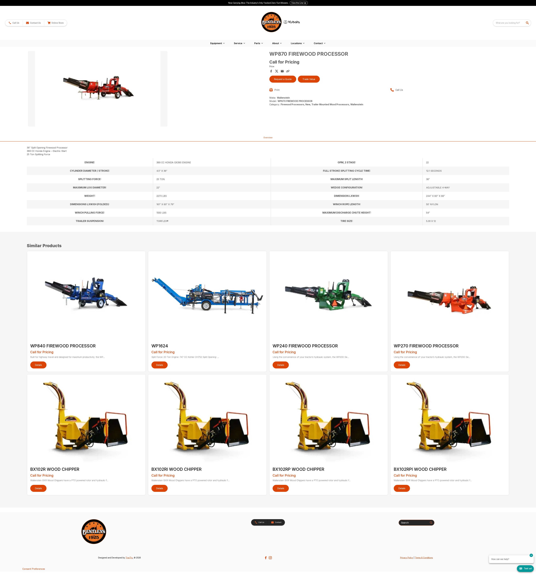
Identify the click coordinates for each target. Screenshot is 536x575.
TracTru (129, 557)
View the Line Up (298, 3)
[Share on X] (276, 71)
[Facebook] (265, 558)
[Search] (431, 522)
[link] (55, 22)
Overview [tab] (268, 137)
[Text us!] (525, 569)
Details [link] (38, 365)
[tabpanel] (147, 89)
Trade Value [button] (308, 79)
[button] (14, 22)
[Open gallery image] (98, 88)
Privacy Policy (406, 557)
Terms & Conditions (424, 557)
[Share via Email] (282, 71)
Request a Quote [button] (283, 79)
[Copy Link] (287, 71)
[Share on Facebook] (271, 71)
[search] (527, 23)
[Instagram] (270, 558)
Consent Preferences (33, 568)
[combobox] (512, 23)
